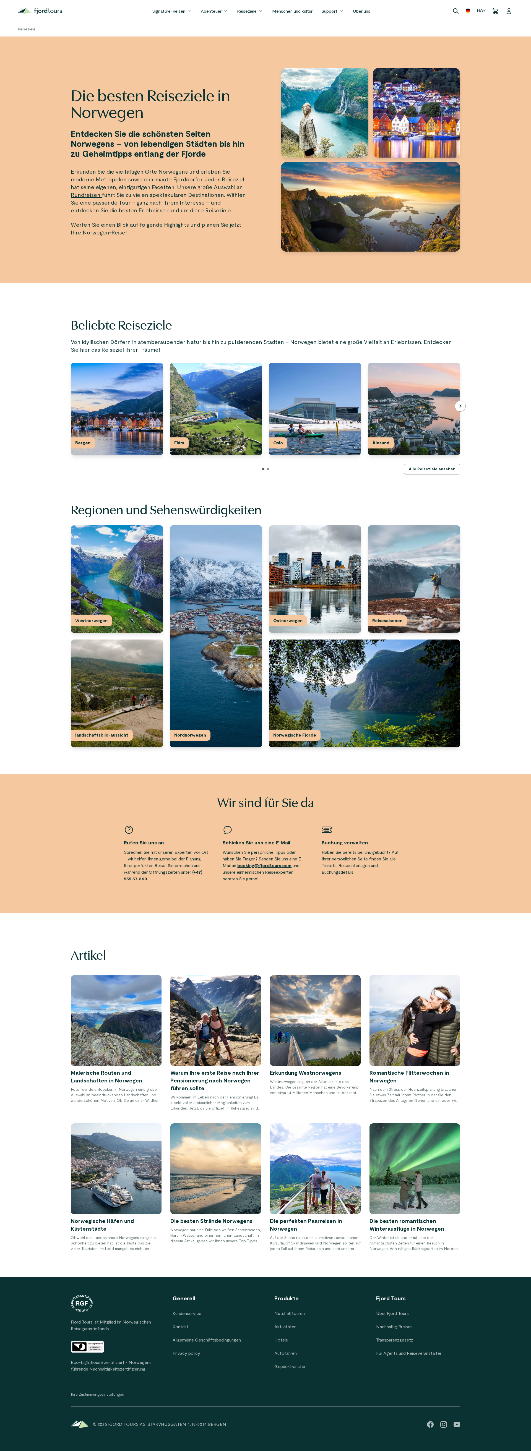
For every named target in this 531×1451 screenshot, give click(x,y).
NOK (481, 11)
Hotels (281, 1340)
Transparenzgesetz (394, 1340)
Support (329, 11)
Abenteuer (211, 11)
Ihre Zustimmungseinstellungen (97, 1395)
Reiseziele (247, 11)
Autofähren (285, 1353)
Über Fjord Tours (392, 1313)
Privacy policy (186, 1353)
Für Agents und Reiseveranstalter (408, 1353)
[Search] (455, 11)
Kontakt (181, 1327)
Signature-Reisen (168, 11)
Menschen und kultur (292, 11)
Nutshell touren (289, 1313)
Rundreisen (86, 195)
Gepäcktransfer (290, 1366)
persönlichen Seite (350, 859)
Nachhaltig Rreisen (394, 1327)
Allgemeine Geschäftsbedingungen (207, 1340)
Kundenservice (187, 1313)
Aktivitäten (285, 1327)
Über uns (361, 11)
